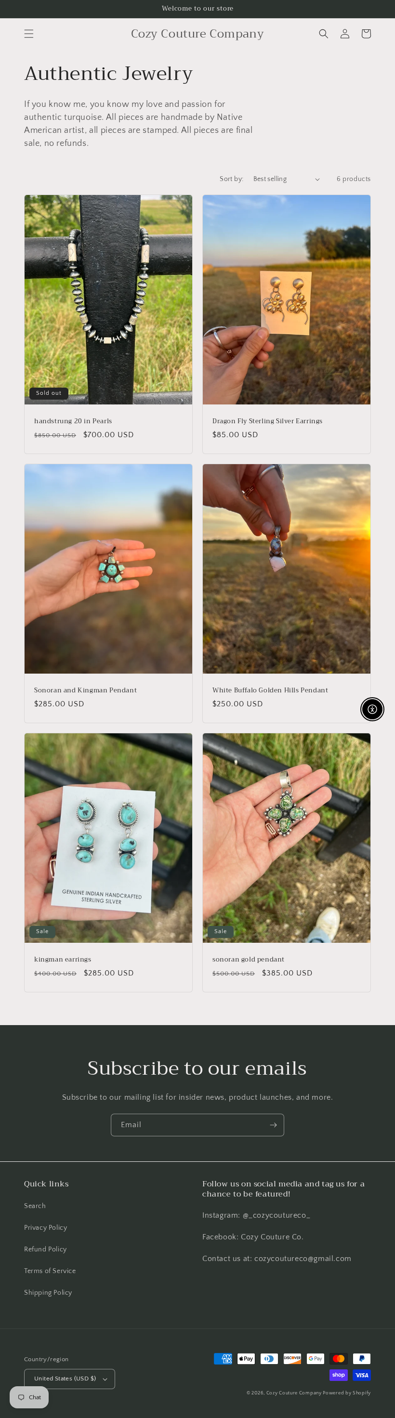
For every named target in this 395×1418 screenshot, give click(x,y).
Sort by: (231, 179)
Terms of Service (50, 1271)
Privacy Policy (45, 1228)
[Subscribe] (273, 1125)
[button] (29, 33)
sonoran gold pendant (248, 960)
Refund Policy (45, 1249)
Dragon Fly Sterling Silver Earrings (267, 421)
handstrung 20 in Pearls (73, 421)
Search (35, 1206)
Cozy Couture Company (294, 1393)
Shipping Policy (48, 1293)
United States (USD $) (65, 1378)
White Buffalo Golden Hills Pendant (270, 691)
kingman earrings (63, 960)
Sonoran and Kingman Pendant (85, 691)
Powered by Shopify (347, 1393)
